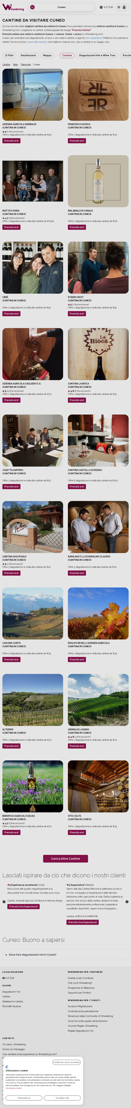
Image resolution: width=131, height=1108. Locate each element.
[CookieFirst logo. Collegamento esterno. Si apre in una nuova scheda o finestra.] (7, 1067)
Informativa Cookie (14, 1088)
